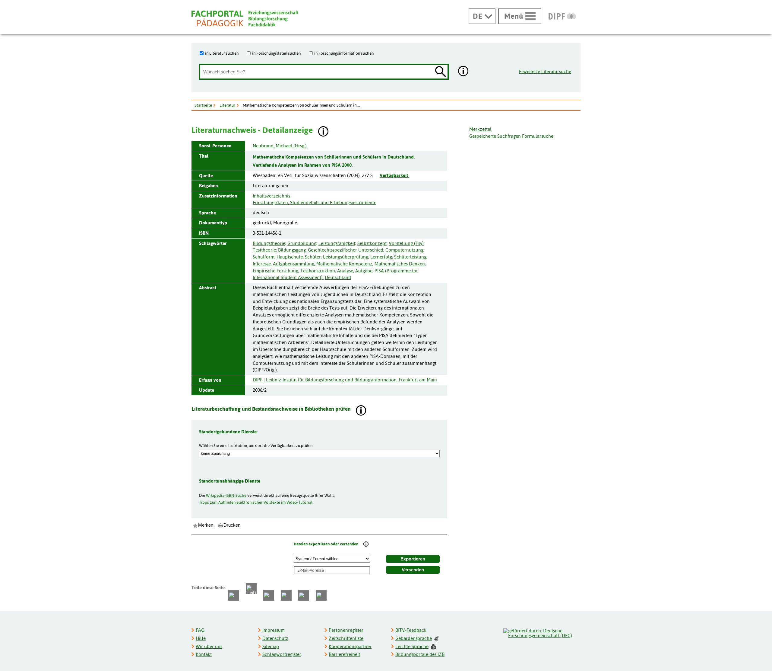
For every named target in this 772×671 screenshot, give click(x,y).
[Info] (366, 545)
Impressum (273, 630)
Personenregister (346, 630)
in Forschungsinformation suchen (344, 53)
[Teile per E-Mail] (303, 595)
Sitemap (270, 646)
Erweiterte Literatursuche (545, 71)
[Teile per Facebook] (233, 595)
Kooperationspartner (350, 646)
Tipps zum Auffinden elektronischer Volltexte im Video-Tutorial (255, 502)
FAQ (200, 630)
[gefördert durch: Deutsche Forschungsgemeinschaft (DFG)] (542, 632)
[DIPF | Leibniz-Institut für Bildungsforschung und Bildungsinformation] (562, 16)
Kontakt (204, 654)
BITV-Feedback (410, 630)
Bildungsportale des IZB (420, 654)
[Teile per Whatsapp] (268, 595)
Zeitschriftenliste (346, 638)
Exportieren (412, 559)
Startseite (203, 105)
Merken (205, 525)
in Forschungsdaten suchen (276, 53)
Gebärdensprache (413, 638)
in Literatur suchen (222, 53)
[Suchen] (441, 72)
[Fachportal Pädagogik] (244, 19)
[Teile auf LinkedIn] (286, 595)
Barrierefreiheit (344, 654)
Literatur (227, 105)
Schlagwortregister (281, 654)
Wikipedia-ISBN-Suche (226, 495)
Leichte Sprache (412, 646)
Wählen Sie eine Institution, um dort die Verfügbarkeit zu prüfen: (256, 445)
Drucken (231, 525)
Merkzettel (480, 129)
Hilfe (201, 638)
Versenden (413, 569)
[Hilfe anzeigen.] (463, 72)
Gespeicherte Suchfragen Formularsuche (511, 136)
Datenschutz (275, 638)
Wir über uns (209, 646)
